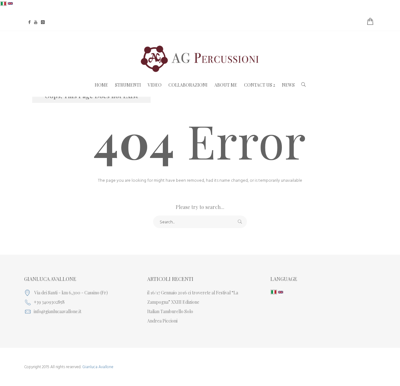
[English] (10, 4)
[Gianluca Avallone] (200, 58)
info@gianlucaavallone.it (57, 311)
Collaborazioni (188, 85)
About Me (225, 85)
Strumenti (128, 85)
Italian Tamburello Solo (170, 311)
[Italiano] (3, 4)
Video (155, 85)
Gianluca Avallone (97, 367)
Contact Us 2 (259, 85)
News (288, 85)
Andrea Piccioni (162, 321)
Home (101, 85)
